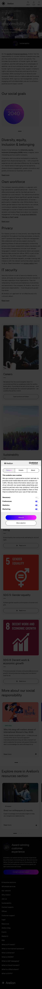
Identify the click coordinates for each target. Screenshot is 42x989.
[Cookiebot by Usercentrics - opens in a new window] (29, 463)
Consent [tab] (9, 470)
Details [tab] (21, 470)
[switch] (37, 501)
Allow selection (21, 523)
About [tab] (33, 470)
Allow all (21, 517)
